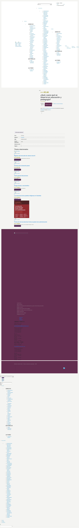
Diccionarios (45, 35)
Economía (45, 39)
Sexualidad (45, 77)
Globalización (45, 47)
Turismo (44, 83)
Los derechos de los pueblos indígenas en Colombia (27, 195)
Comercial (32, 33)
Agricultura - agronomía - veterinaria (45, 13)
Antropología (45, 15)
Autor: (42, 108)
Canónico (31, 29)
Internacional (32, 50)
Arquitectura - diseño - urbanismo (46, 17)
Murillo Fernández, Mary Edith (48, 108)
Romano (31, 56)
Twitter (20, 318)
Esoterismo (45, 40)
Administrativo (32, 25)
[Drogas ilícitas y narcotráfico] (17, 181)
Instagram (21, 319)
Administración (46, 11)
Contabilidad (45, 33)
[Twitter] (42, 113)
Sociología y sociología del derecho (46, 79)
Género (9, 415)
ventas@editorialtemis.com (19, 346)
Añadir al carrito (48, 104)
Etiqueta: (46, 109)
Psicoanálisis (45, 71)
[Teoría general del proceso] (16, 171)
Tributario (31, 57)
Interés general (46, 56)
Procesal (31, 55)
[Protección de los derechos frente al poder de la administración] (21, 211)
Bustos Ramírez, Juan (17, 168)
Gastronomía (45, 45)
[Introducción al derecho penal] (17, 161)
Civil (31, 32)
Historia (44, 48)
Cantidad (42, 103)
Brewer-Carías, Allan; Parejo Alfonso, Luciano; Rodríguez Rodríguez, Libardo (24, 224)
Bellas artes (45, 22)
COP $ (3, 380)
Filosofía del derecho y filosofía (32, 46)
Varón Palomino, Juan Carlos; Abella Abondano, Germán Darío (22, 158)
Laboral (31, 51)
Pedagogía (45, 70)
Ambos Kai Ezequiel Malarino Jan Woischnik (19, 188)
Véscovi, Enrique (16, 178)
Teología (44, 81)
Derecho (49, 109)
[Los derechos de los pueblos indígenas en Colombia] (16, 191)
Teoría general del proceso (21, 175)
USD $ (3, 378)
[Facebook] (42, 112)
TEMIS (31, 60)
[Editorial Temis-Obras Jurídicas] (16, 44)
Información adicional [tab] (19, 132)
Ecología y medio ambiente (45, 37)
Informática (9, 485)
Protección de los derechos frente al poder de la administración (30, 222)
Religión (44, 76)
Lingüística (45, 57)
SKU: (54, 108)
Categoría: (62, 108)
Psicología (45, 72)
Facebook (21, 317)
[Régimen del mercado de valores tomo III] (17, 151)
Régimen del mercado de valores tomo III (24, 155)
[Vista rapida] (14, 154)
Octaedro (22, 137)
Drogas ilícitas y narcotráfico (21, 185)
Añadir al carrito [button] (17, 153)
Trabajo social (45, 82)
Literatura (45, 58)
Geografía (45, 46)
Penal (31, 54)
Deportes (45, 34)
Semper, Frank (16, 198)
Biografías (45, 23)
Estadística (45, 41)
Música (44, 69)
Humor (44, 49)
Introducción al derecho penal (22, 165)
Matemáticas (45, 66)
